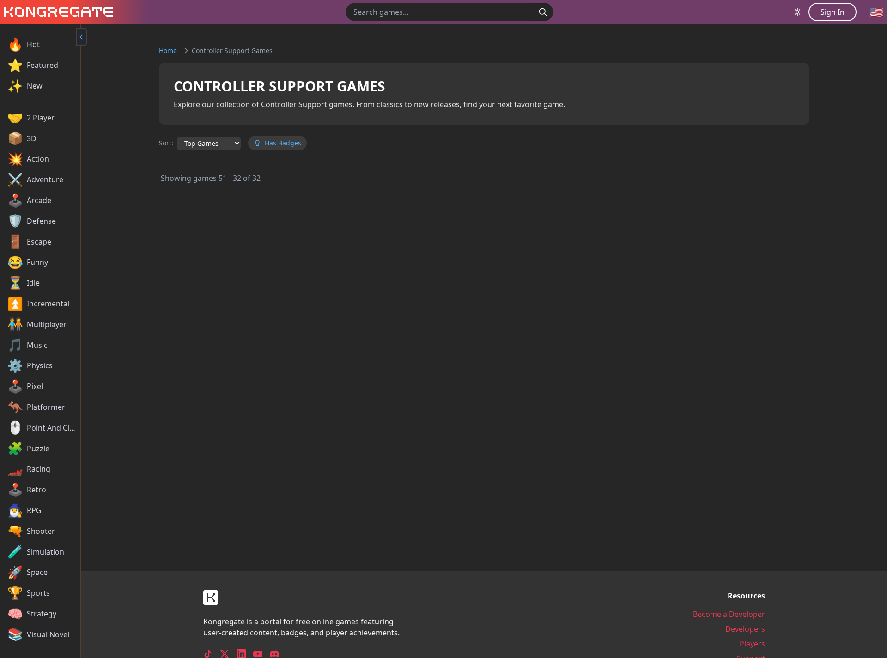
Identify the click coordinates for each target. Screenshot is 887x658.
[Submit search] (543, 12)
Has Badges (283, 142)
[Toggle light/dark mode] (797, 12)
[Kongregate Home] (56, 12)
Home (168, 50)
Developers (745, 629)
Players (752, 644)
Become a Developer (729, 614)
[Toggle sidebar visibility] (81, 37)
